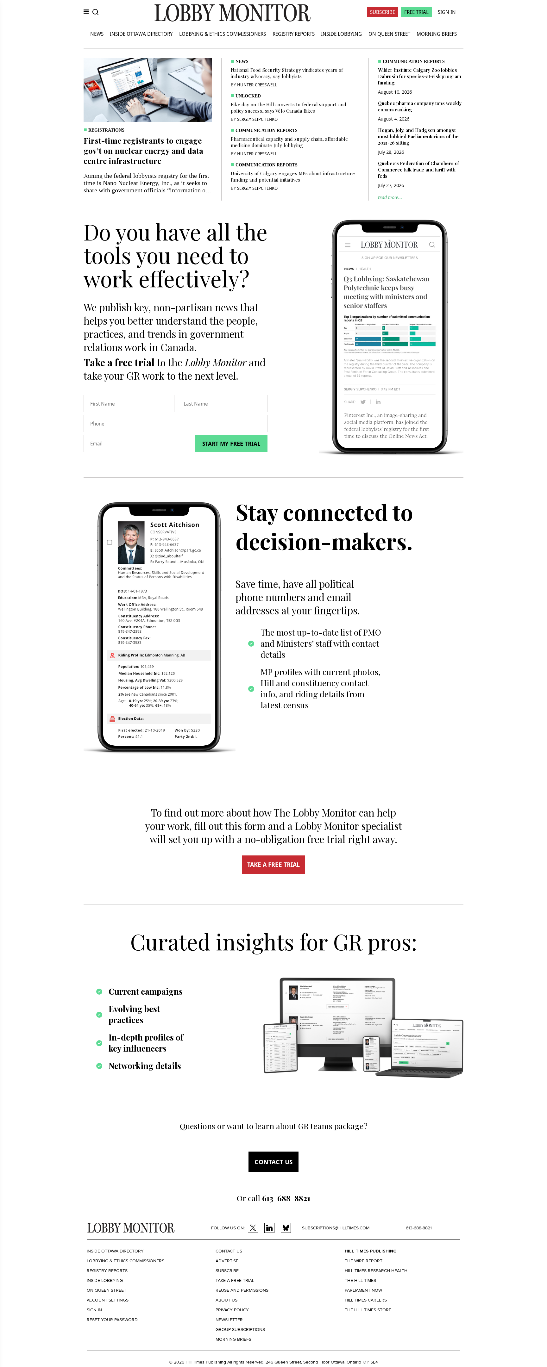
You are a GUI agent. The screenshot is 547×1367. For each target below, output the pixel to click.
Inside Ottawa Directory (141, 33)
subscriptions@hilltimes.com (335, 1228)
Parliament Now (363, 1290)
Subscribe (382, 12)
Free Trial (416, 12)
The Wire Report (363, 1261)
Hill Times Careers (366, 1300)
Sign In (447, 12)
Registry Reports (294, 33)
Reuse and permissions (242, 1290)
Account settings (108, 1300)
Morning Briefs (437, 33)
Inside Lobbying (341, 33)
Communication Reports (267, 130)
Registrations (106, 130)
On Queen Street (389, 33)
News (97, 33)
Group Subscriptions (240, 1329)
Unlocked (248, 96)
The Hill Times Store (368, 1310)
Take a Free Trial (235, 1280)
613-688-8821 (419, 1228)
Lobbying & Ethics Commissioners (222, 33)
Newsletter (229, 1319)
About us (226, 1300)
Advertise (227, 1261)
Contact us (273, 1162)
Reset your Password (112, 1319)
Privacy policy (232, 1310)
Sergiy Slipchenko (257, 119)
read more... (390, 197)
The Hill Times (360, 1280)
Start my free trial (231, 443)
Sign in (94, 1310)
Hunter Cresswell (257, 85)
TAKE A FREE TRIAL (273, 865)
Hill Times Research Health (376, 1270)
